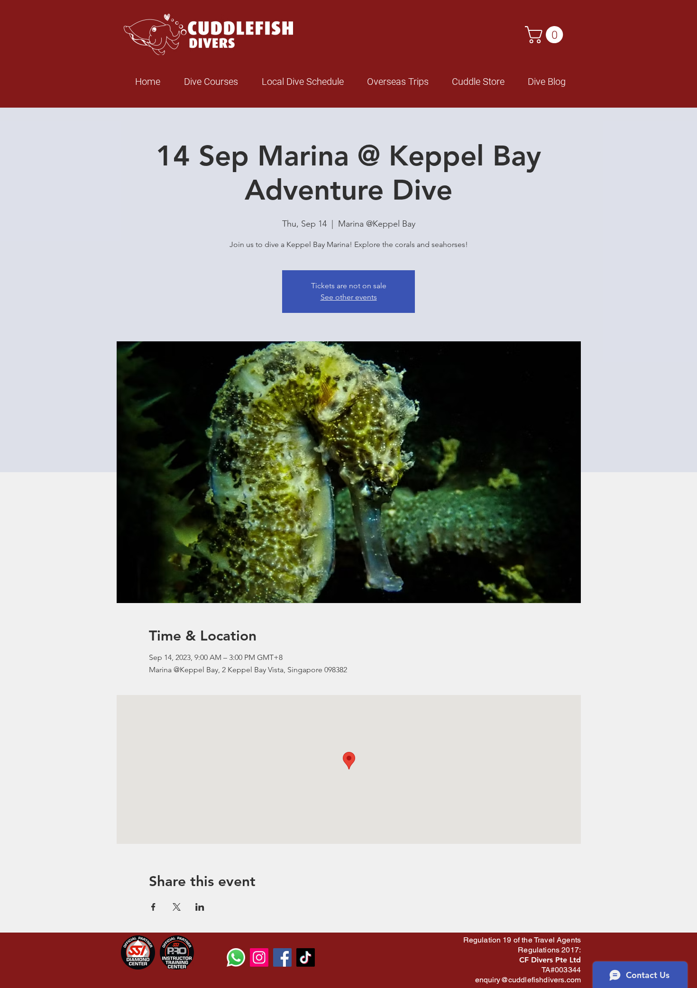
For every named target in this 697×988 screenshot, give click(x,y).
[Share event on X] (176, 907)
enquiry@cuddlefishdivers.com (528, 979)
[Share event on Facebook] (153, 907)
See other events (349, 297)
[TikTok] (305, 957)
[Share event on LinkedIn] (199, 907)
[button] (546, 34)
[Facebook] (282, 957)
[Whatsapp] (236, 957)
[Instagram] (259, 957)
